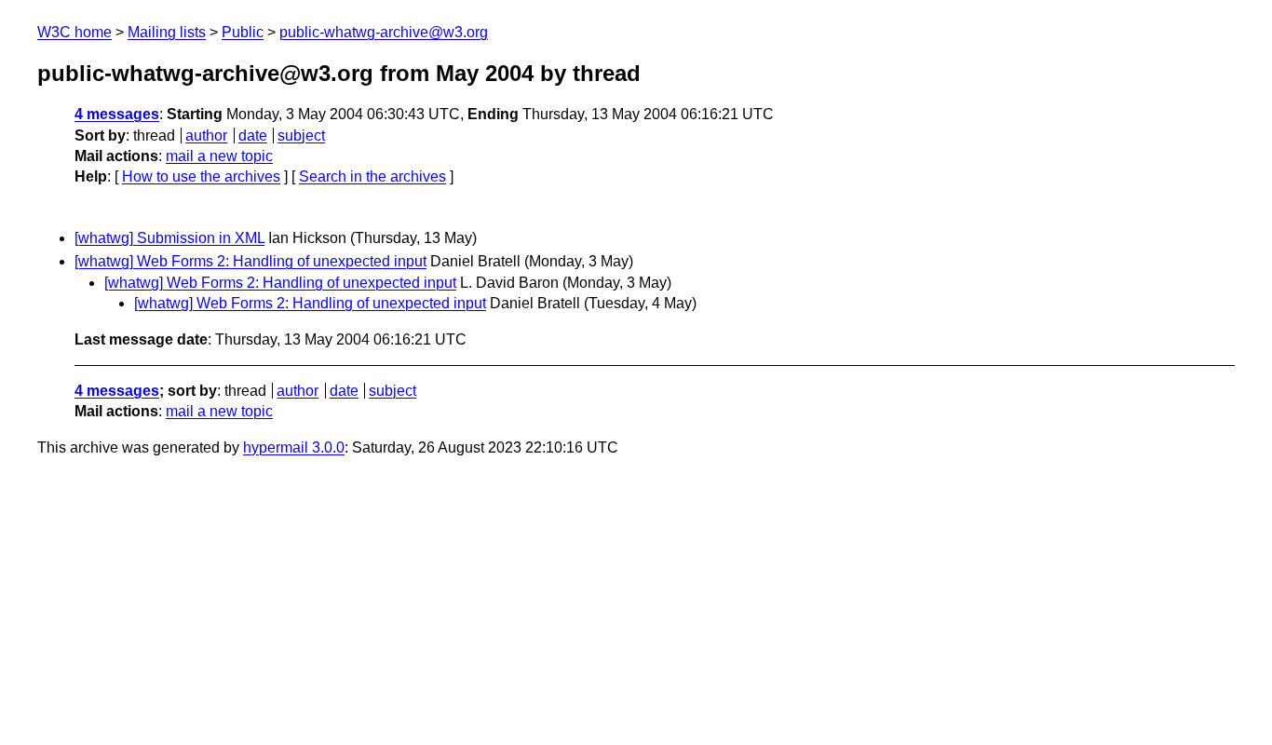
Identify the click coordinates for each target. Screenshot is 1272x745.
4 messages (116, 114)
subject (301, 135)
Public (243, 32)
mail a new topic (219, 156)
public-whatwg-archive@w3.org (383, 32)
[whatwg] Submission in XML (169, 238)
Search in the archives (372, 176)
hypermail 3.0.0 (294, 447)
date (252, 135)
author (206, 135)
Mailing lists (167, 32)
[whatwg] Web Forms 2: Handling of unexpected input (250, 261)
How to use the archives (201, 176)
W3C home (74, 32)
